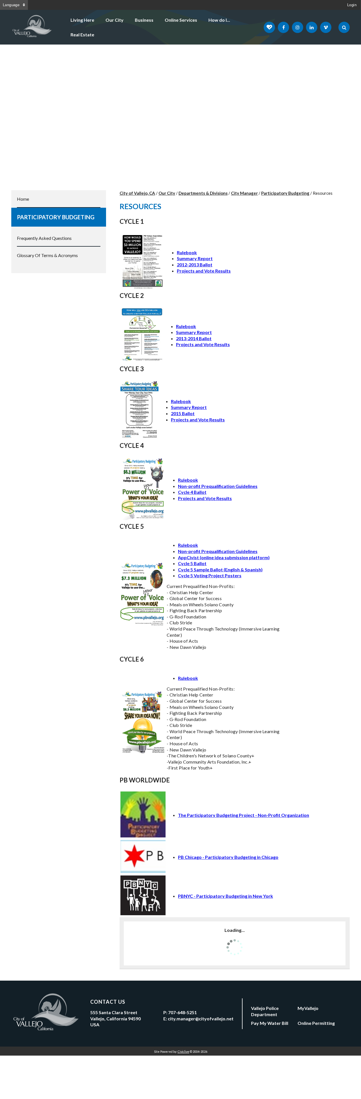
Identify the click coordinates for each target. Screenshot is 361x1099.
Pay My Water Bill (269, 1023)
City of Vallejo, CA (137, 193)
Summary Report (195, 258)
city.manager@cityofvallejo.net (201, 1018)
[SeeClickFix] (269, 27)
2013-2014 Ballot (194, 338)
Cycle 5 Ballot (192, 563)
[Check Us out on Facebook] (283, 27)
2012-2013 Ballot (194, 264)
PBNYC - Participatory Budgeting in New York (225, 896)
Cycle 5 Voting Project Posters (209, 575)
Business (144, 20)
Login (351, 5)
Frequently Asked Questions (44, 238)
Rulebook (187, 252)
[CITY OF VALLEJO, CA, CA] (32, 27)
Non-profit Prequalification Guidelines (217, 486)
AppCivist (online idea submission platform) (224, 557)
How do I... (219, 20)
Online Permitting (316, 1023)
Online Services (181, 20)
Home (23, 199)
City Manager (244, 193)
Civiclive (183, 1051)
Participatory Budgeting (55, 217)
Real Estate (82, 34)
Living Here (82, 20)
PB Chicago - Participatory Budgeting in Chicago (228, 857)
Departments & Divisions (203, 193)
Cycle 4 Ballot (192, 492)
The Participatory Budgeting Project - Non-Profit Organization (243, 815)
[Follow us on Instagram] (297, 27)
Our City (114, 20)
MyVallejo (308, 1008)
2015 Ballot (183, 413)
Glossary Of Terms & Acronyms (47, 255)
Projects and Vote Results (204, 270)
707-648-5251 (182, 1012)
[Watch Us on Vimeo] (325, 27)
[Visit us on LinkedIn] (311, 27)
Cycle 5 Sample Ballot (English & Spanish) (220, 569)
